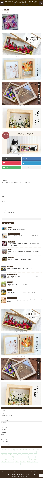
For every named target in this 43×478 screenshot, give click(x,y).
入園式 (31, 459)
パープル (31, 454)
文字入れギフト (34, 461)
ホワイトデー (39, 456)
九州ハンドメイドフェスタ (24, 459)
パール (36, 454)
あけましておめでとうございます (21, 449)
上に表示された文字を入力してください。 (9, 212)
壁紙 (2, 461)
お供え (29, 449)
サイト (3, 205)
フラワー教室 (11, 456)
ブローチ (21, 456)
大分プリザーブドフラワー (9, 461)
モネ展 (6, 459)
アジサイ (38, 449)
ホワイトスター (32, 456)
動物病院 (35, 459)
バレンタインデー (25, 454)
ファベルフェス (4, 456)
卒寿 (39, 459)
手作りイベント (22, 461)
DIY (13, 449)
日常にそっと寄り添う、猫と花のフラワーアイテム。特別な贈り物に (23, 236)
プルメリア (26, 456)
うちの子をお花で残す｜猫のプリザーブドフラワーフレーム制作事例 (23, 276)
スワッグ (14, 454)
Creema (9, 449)
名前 (3, 196)
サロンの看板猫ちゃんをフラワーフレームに (17, 284)
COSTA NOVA (4, 449)
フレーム (16, 456)
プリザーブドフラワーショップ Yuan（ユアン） (21, 4)
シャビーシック (4, 454)
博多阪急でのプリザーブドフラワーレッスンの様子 (19, 259)
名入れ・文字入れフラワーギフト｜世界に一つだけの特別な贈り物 (22, 292)
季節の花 (17, 461)
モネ (2, 459)
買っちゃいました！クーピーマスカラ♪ (17, 229)
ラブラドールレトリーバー (13, 459)
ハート (19, 454)
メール (3, 201)
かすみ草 (34, 449)
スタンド (10, 454)
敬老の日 (28, 461)
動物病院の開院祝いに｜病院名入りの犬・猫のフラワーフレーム (22, 268)
